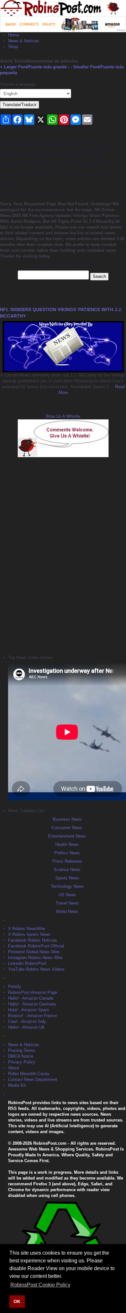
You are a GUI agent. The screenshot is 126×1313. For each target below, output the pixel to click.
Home (13, 35)
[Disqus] (63, 555)
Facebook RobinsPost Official (36, 946)
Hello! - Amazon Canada (30, 998)
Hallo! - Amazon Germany (32, 1004)
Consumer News (67, 827)
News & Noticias (23, 40)
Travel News (67, 903)
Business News (67, 819)
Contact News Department (32, 1079)
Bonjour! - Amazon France (32, 1015)
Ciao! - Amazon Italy (27, 1021)
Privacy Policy (21, 1062)
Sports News (67, 878)
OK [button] (17, 1301)
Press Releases (67, 861)
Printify (14, 986)
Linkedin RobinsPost (27, 963)
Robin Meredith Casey (28, 1073)
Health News (67, 844)
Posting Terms (21, 1050)
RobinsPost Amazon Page (32, 992)
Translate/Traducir (20, 104)
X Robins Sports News (29, 934)
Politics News (67, 852)
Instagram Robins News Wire (35, 957)
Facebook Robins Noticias (32, 940)
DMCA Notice (20, 1056)
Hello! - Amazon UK (26, 1027)
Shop (13, 46)
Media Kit (17, 1085)
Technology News (67, 886)
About (13, 1067)
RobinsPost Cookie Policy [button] (40, 1285)
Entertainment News (67, 836)
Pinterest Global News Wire (33, 951)
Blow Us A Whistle (63, 416)
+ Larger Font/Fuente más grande (33, 66)
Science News (67, 869)
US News (67, 894)
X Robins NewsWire (26, 928)
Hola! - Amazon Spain (28, 1009)
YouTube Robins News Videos (36, 969)
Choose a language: (18, 84)
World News (67, 911)
